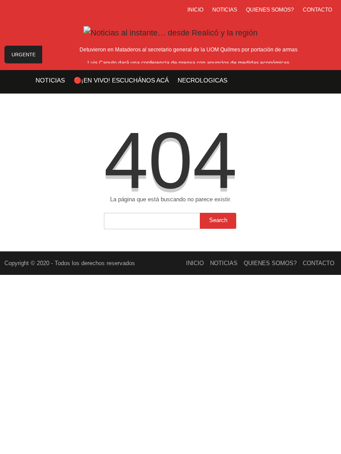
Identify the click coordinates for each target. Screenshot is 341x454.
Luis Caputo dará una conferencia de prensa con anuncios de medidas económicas (188, 63)
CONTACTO (317, 10)
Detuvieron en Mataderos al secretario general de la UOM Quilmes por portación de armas (188, 50)
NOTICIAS (224, 10)
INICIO (195, 10)
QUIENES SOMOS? (270, 10)
